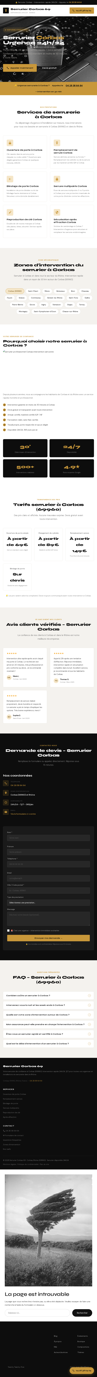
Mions (47, 291)
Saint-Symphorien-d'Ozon (45, 311)
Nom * (9, 832)
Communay (36, 298)
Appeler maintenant (21, 68)
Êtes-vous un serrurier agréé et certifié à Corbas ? (34, 1034)
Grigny (69, 304)
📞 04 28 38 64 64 (11, 1131)
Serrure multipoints (11, 1108)
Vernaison (57, 304)
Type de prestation (15, 897)
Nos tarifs (7, 1149)
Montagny (23, 311)
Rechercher (82, 1312)
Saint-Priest (33, 291)
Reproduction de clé (11, 1112)
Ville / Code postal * (15, 885)
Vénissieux (60, 291)
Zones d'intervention (11, 1144)
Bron (73, 291)
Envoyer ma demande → (49, 938)
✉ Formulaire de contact (13, 1135)
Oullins (87, 298)
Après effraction (9, 1117)
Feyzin (9, 298)
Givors (32, 304)
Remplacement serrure (12, 1099)
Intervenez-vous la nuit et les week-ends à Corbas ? (35, 1005)
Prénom (10, 846)
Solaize (22, 298)
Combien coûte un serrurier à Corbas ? (28, 995)
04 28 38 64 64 (75, 2)
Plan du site (44, 1164)
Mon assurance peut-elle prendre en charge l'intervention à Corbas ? (45, 1024)
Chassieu (85, 291)
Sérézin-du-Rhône (54, 298)
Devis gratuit (49, 68)
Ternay (82, 304)
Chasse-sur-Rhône (70, 311)
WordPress (84, 1367)
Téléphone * (12, 859)
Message (11, 909)
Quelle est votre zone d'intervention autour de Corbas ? (37, 1015)
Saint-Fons (73, 298)
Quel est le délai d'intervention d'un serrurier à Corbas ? (37, 1043)
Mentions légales (9, 1164)
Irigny (44, 304)
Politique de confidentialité (28, 1164)
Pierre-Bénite (17, 304)
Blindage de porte (10, 1103)
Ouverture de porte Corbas (14, 1094)
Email (9, 873)
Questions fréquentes (12, 1140)
